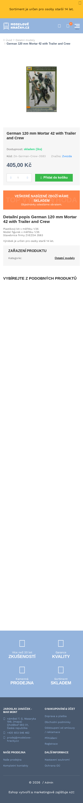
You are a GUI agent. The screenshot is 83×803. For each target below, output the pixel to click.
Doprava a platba (56, 716)
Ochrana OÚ (52, 765)
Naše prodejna (12, 759)
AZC (71, 792)
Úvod (9, 40)
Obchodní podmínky (57, 722)
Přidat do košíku (55, 177)
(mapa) (17, 721)
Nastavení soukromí (57, 759)
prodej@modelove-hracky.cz (19, 739)
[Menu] (77, 26)
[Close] (80, 3)
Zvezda (67, 156)
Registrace (51, 743)
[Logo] (16, 26)
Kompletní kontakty (15, 765)
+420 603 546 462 (18, 732)
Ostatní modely (25, 40)
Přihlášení (51, 738)
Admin (49, 782)
